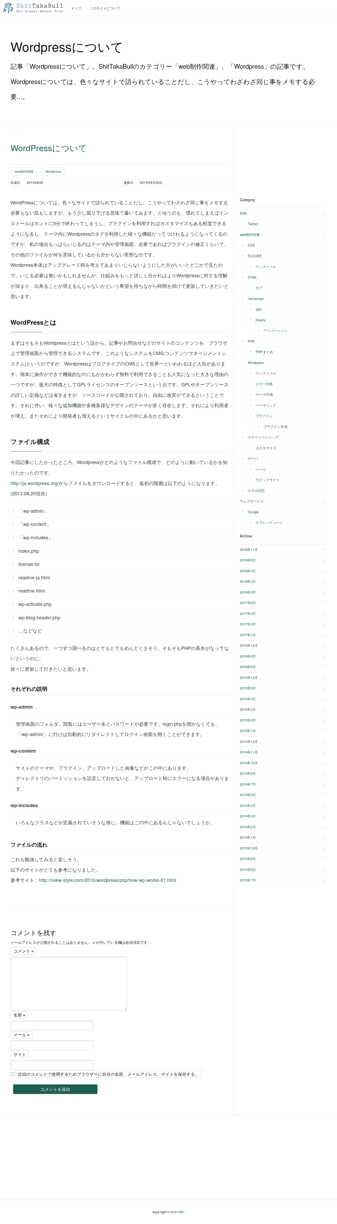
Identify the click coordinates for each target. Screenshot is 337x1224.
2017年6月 (248, 602)
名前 (19, 1015)
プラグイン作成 (276, 426)
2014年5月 (248, 794)
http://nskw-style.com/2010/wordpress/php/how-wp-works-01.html (107, 879)
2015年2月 (248, 720)
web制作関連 (24, 171)
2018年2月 (248, 592)
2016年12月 (249, 645)
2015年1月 (248, 730)
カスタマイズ (266, 447)
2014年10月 (249, 762)
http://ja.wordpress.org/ (35, 483)
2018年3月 (248, 581)
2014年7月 (248, 784)
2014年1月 (248, 837)
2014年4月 (248, 805)
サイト (19, 1054)
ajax (259, 309)
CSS (251, 245)
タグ (259, 287)
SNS (243, 213)
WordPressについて (49, 147)
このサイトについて (104, 8)
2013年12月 (249, 848)
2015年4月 (248, 698)
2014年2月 (248, 826)
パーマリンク (266, 405)
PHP (251, 341)
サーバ (253, 458)
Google (253, 511)
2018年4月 (248, 570)
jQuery (261, 319)
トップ (76, 8)
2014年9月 (248, 773)
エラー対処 (264, 383)
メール (21, 1034)
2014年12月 (249, 741)
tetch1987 (177, 1212)
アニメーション (276, 330)
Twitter (253, 223)
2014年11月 (249, 751)
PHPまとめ (264, 351)
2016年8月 (248, 656)
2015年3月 (248, 709)
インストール (266, 266)
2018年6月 (248, 559)
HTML (252, 277)
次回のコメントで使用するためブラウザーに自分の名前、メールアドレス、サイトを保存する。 (108, 1074)
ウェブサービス (252, 501)
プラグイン (264, 415)
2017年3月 (248, 623)
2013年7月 (248, 879)
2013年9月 (248, 858)
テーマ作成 (264, 394)
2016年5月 (248, 666)
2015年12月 (249, 677)
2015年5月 (248, 687)
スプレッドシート (269, 522)
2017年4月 (248, 613)
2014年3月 (248, 815)
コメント (23, 951)
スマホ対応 (256, 490)
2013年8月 (248, 869)
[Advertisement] (279, 158)
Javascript (256, 298)
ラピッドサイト (268, 479)
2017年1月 (248, 634)
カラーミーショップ (263, 437)
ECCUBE (255, 255)
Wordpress (53, 171)
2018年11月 (249, 549)
